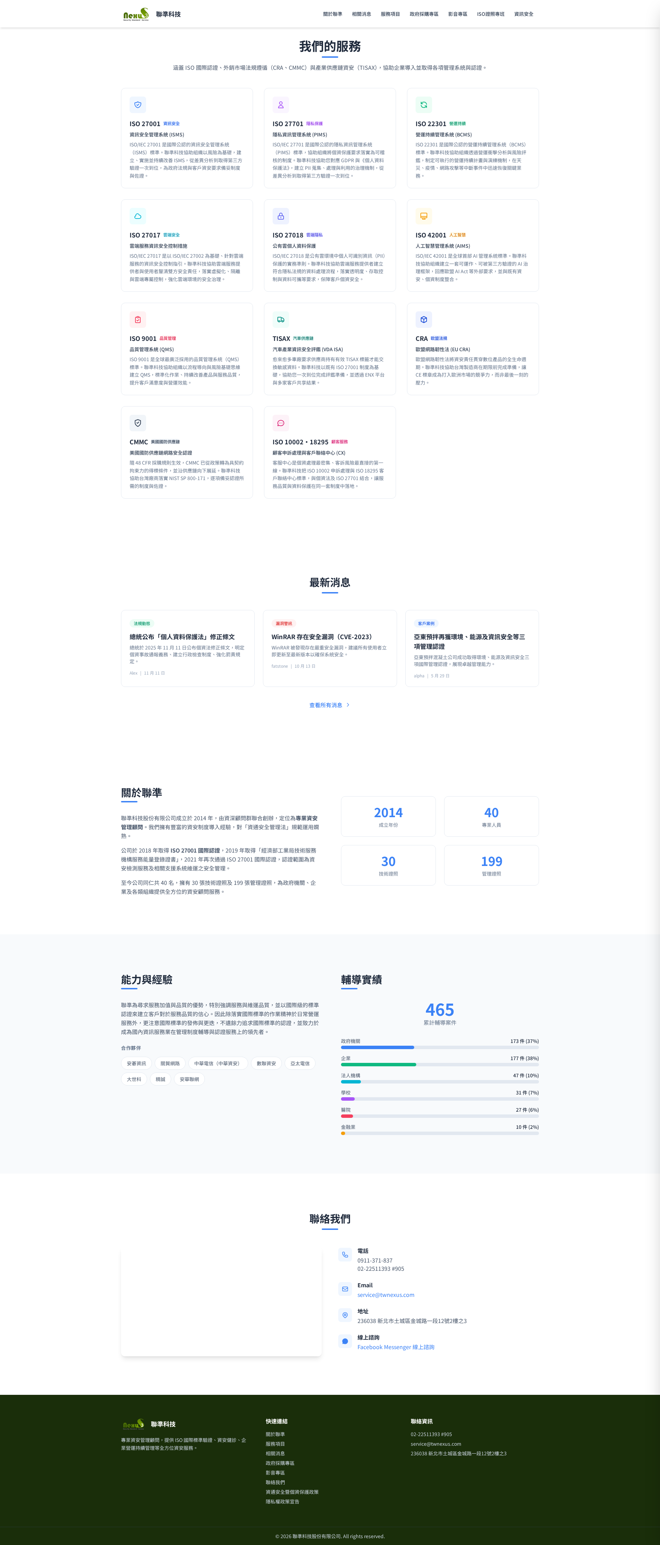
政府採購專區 (424, 13)
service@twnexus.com (386, 1294)
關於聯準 (332, 13)
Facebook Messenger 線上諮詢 (396, 1347)
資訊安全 (524, 13)
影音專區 (458, 13)
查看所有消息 (325, 705)
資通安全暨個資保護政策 (292, 1491)
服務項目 (390, 13)
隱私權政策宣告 (282, 1501)
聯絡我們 (275, 1482)
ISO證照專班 (491, 13)
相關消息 (361, 13)
